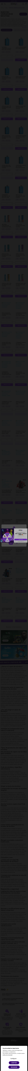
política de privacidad (7, 1054)
